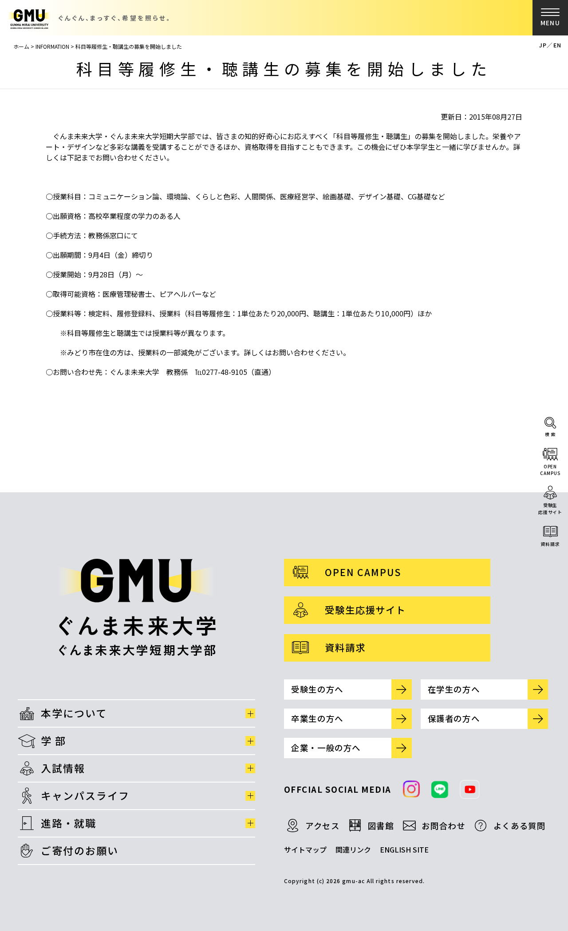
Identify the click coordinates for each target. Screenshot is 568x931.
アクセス (322, 825)
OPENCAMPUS (550, 470)
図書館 (381, 825)
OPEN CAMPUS (363, 572)
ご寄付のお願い (79, 850)
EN (557, 45)
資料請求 (550, 544)
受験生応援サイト (550, 508)
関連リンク (353, 849)
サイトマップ (305, 849)
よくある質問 (519, 825)
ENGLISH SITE (404, 849)
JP (543, 45)
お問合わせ (443, 825)
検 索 (550, 434)
